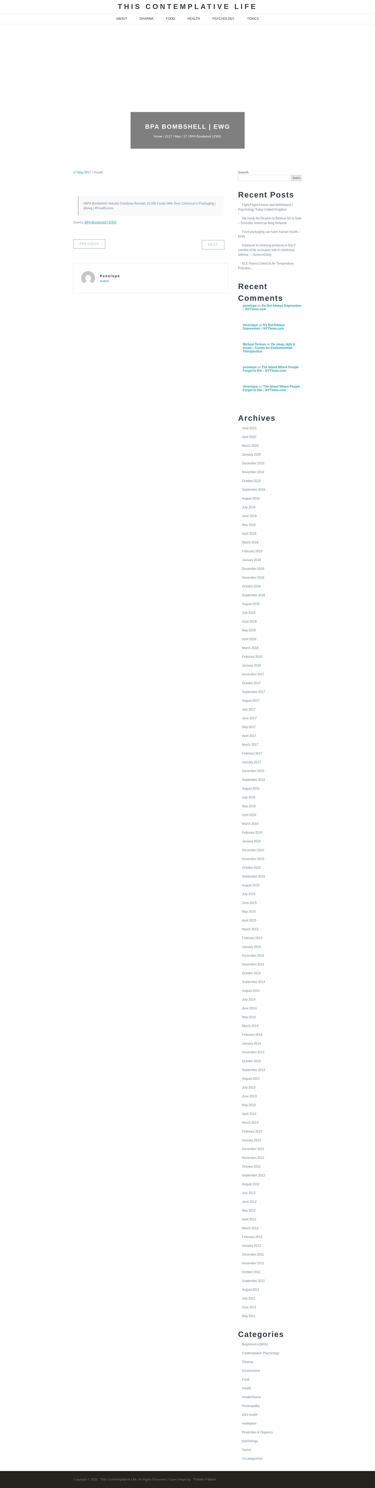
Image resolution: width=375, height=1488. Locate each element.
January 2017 (251, 762)
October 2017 (251, 683)
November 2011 (253, 1263)
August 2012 (251, 1184)
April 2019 (249, 533)
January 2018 (251, 665)
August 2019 (251, 498)
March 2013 (250, 1122)
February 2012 (252, 1237)
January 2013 (251, 1140)
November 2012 (253, 1157)
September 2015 (253, 876)
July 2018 (248, 612)
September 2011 (253, 1280)
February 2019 (252, 551)
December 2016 (253, 771)
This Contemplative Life (187, 7)
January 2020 (251, 454)
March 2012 (250, 1228)
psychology (223, 18)
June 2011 (249, 1307)
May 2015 (249, 911)
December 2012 (253, 1149)
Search (243, 172)
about (121, 18)
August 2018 (251, 604)
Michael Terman (254, 344)
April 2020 (249, 437)
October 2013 (251, 1061)
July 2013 (248, 1087)
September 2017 (253, 692)
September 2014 (253, 982)
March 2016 (250, 823)
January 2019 (251, 560)
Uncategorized (252, 1458)
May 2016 (249, 806)
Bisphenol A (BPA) (255, 1344)
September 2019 (253, 489)
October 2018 (251, 586)
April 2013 (249, 1113)
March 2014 (250, 1026)
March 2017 (250, 744)
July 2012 (248, 1193)
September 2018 (253, 595)
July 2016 (248, 797)
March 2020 (250, 445)
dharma (147, 18)
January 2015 (251, 946)
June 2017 (249, 718)
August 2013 (251, 1078)
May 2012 (249, 1210)
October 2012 (251, 1166)
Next (213, 244)
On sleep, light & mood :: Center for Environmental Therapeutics (269, 348)
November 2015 (253, 859)
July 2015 (248, 894)
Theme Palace (204, 1479)
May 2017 (249, 727)
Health (98, 172)
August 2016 (251, 788)
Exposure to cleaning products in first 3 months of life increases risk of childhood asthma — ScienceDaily (267, 250)
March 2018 (250, 648)
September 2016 (253, 779)
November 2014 (253, 964)
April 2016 (249, 815)
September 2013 (253, 1070)
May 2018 (249, 630)
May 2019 (249, 524)
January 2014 (251, 1043)
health (194, 18)
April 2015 (249, 920)
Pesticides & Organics (257, 1432)
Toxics (246, 1449)
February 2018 (252, 656)
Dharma (247, 1362)
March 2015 (250, 929)
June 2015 (249, 902)
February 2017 (252, 753)
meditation (249, 1423)
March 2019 (250, 542)
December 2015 (253, 850)
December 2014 (253, 955)
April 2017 (249, 735)
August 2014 (251, 990)
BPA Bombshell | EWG (100, 222)
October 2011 (251, 1272)
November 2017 (253, 674)
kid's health (250, 1414)
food (170, 18)
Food (245, 1379)
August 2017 (251, 700)
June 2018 (249, 621)
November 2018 (253, 577)
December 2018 (253, 568)
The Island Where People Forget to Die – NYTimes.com (271, 369)
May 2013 (249, 1105)
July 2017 (248, 709)
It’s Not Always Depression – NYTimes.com (264, 326)
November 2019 (253, 472)
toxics (253, 18)
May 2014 (249, 1017)
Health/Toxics (251, 1397)
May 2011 (248, 1316)
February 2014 (252, 1034)
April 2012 (249, 1219)
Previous (89, 244)
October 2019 (251, 481)
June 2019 (249, 516)
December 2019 (253, 463)
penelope (110, 276)
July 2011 (248, 1298)
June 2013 (249, 1096)
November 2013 (253, 1052)
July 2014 (248, 999)
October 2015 (251, 867)
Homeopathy (251, 1406)
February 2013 (252, 1131)
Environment (251, 1370)
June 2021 (249, 428)
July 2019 (248, 507)
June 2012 (249, 1201)
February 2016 (252, 832)
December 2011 (253, 1254)
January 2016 (251, 841)
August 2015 (251, 885)
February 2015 (252, 938)
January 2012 (251, 1245)
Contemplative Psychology (260, 1353)
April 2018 (249, 639)
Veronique (250, 325)
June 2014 (249, 1008)
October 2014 (251, 973)
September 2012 (253, 1175)
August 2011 (250, 1289)
